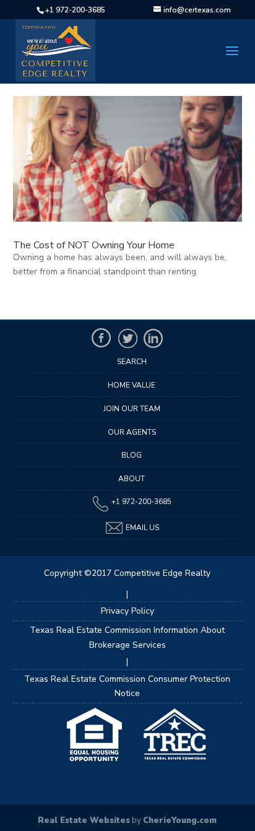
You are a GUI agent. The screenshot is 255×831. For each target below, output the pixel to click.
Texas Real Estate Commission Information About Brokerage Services (127, 637)
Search (132, 362)
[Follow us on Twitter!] (127, 338)
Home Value (131, 385)
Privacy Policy (127, 611)
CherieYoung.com (180, 820)
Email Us (141, 528)
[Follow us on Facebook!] (101, 338)
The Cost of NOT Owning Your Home (94, 245)
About (131, 479)
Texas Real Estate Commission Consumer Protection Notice (127, 686)
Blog (131, 455)
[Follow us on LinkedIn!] (153, 338)
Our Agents (132, 432)
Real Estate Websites (84, 820)
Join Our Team (131, 409)
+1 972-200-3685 (75, 10)
